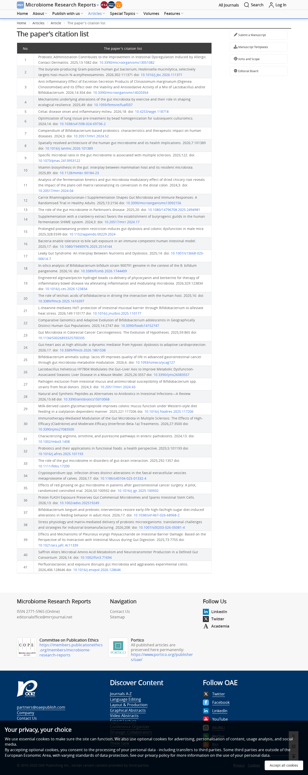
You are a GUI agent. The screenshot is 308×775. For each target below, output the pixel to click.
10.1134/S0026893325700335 (61, 338)
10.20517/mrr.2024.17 (122, 222)
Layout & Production (129, 704)
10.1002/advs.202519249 (79, 503)
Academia (220, 626)
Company (25, 712)
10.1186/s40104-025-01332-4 (123, 478)
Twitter (217, 619)
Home (22, 13)
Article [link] (56, 23)
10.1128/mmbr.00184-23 (79, 173)
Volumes (151, 13)
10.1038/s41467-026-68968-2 (157, 515)
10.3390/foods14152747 (140, 325)
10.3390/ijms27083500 (56, 429)
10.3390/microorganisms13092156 (153, 203)
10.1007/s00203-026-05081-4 (162, 527)
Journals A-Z (121, 693)
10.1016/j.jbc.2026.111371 (161, 74)
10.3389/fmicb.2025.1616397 (61, 301)
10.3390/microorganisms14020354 (120, 92)
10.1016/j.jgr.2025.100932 (138, 490)
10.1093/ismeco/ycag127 (155, 362)
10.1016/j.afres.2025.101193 (60, 453)
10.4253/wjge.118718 (152, 111)
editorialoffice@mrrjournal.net (44, 617)
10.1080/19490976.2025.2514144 (86, 246)
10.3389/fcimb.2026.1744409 (104, 271)
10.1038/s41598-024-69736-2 (83, 123)
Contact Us (120, 611)
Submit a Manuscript (251, 35)
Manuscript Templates (252, 47)
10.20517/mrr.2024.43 (117, 387)
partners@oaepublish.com (41, 707)
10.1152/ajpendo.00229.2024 (92, 234)
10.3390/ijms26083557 (171, 374)
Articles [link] (38, 23)
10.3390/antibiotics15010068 (86, 399)
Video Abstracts (124, 715)
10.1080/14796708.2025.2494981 (174, 209)
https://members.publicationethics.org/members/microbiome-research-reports (71, 650)
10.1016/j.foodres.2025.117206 (168, 411)
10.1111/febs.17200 (54, 466)
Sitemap (117, 617)
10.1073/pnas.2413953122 (59, 160)
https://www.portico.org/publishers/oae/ (162, 657)
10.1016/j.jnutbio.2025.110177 (117, 313)
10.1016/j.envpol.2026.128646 (97, 569)
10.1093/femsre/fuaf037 (113, 104)
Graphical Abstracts (128, 710)
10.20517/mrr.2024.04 (55, 190)
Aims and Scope (248, 59)
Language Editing (125, 699)
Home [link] (21, 23)
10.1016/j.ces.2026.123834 (66, 288)
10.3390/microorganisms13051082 (126, 62)
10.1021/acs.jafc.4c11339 (58, 545)
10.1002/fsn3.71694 (96, 557)
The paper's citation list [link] (86, 23)
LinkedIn (219, 611)
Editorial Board (247, 71)
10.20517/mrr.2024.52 (91, 136)
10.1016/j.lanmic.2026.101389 (69, 148)
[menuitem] (22, 14)
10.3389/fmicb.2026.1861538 (83, 350)
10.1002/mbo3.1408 (54, 441)
